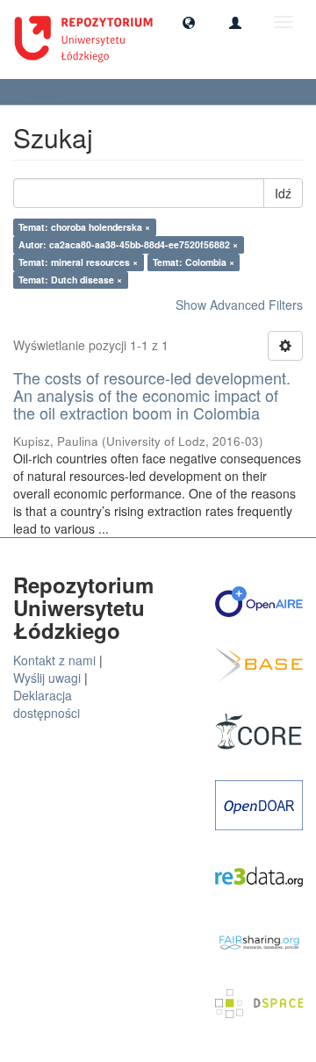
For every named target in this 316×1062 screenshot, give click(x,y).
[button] (189, 22)
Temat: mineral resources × (78, 262)
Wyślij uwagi (47, 677)
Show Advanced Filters (239, 304)
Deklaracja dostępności (46, 703)
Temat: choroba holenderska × (84, 226)
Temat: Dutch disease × (70, 279)
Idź (283, 193)
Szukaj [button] (43, 91)
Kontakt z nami (54, 660)
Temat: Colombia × (193, 262)
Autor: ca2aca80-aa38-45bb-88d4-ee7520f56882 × (128, 244)
